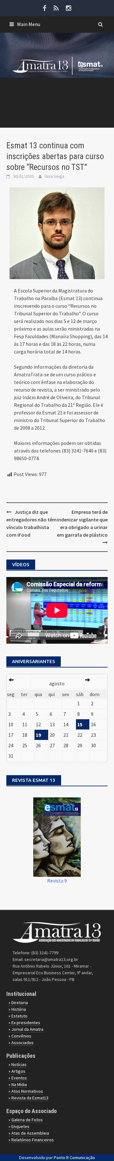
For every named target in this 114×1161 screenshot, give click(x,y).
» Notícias (18, 1064)
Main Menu (28, 24)
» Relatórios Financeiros (31, 1140)
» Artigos (17, 1071)
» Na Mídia (18, 1084)
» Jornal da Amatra (26, 1029)
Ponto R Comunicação (74, 1157)
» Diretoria (18, 1002)
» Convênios (20, 1036)
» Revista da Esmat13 (28, 1098)
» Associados (21, 1042)
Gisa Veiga (54, 176)
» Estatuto (18, 1016)
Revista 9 (57, 880)
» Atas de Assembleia (29, 1133)
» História (17, 1009)
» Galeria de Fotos (26, 1120)
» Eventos (18, 1078)
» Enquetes (19, 1126)
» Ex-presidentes (24, 1022)
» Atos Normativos (26, 1091)
